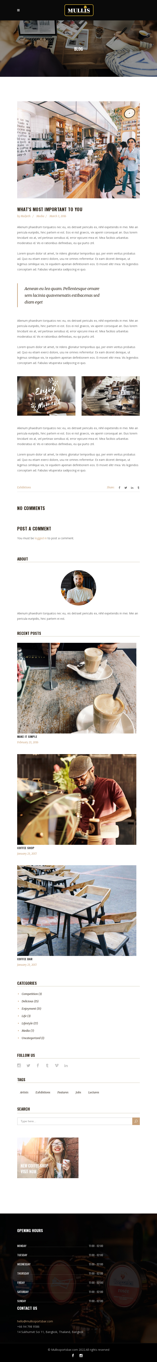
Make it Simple (27, 736)
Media (40, 216)
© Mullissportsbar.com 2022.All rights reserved (78, 1350)
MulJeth (26, 216)
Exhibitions (24, 487)
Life (24, 1016)
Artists (24, 1092)
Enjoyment (29, 1008)
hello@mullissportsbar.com (35, 1321)
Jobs (78, 1092)
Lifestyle (27, 1023)
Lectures (93, 1092)
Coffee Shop (25, 848)
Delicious (27, 1001)
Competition (30, 994)
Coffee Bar (25, 959)
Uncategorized (31, 1038)
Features (62, 1092)
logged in (41, 538)
